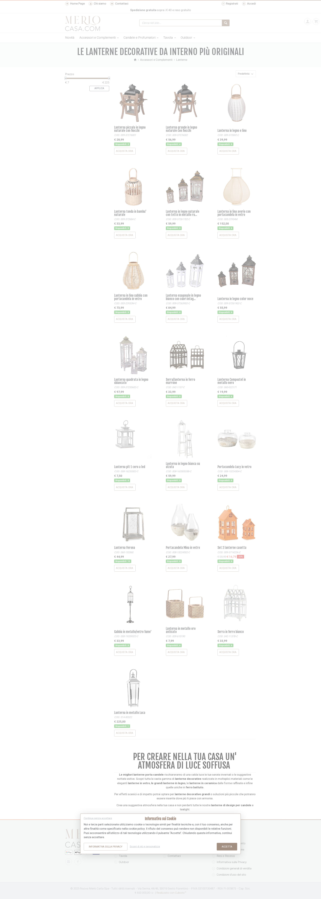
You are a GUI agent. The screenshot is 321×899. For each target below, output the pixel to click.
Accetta (227, 846)
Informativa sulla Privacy (105, 846)
